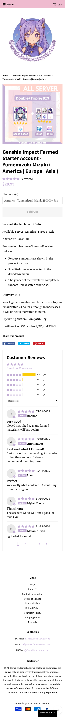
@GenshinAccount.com (36, 650)
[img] (26, 411)
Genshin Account (41, 703)
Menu (10, 4)
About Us (32, 589)
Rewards (32, 622)
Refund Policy (32, 608)
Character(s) (10, 194)
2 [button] (25, 544)
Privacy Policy (32, 603)
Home (5, 75)
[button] (11, 179)
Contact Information (32, 594)
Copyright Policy (32, 612)
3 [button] (32, 544)
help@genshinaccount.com (36, 644)
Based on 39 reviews (19, 368)
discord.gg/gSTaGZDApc (37, 638)
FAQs (32, 584)
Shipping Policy (32, 617)
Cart (59, 4)
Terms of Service (32, 598)
